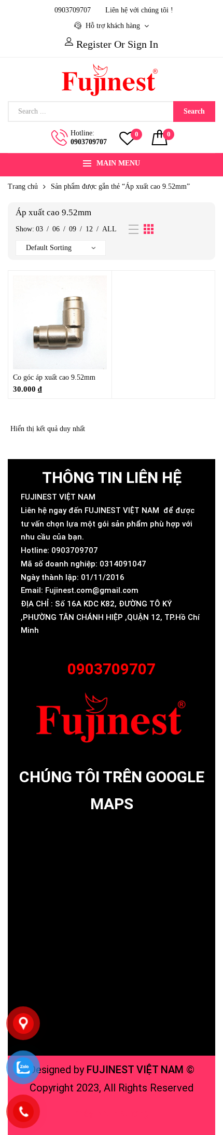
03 (39, 229)
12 (89, 229)
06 (56, 229)
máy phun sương (112, 1113)
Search (194, 111)
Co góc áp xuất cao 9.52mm (54, 377)
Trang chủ (23, 186)
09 (72, 229)
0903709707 (89, 142)
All (109, 229)
